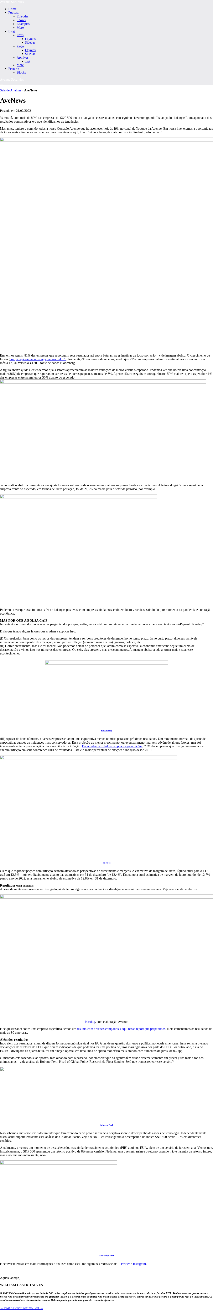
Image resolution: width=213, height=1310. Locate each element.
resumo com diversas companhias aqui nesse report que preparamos (121, 1029)
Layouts (30, 39)
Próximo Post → (32, 1308)
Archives (22, 57)
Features (13, 68)
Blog (11, 31)
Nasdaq (90, 1021)
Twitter (125, 1264)
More (20, 27)
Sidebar (30, 42)
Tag (27, 61)
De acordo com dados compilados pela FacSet (112, 746)
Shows (21, 20)
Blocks (21, 72)
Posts (20, 35)
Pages (20, 46)
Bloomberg (106, 730)
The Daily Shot (106, 1255)
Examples (23, 24)
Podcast (13, 12)
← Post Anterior (10, 1308)
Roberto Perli (106, 1125)
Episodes (22, 16)
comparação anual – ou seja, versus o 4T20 (38, 359)
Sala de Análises (10, 90)
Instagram (139, 1264)
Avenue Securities (12, 2)
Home (12, 9)
